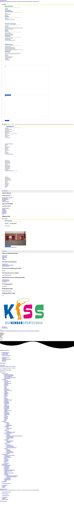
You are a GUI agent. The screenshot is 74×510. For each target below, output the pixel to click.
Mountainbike (6, 407)
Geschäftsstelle (6, 426)
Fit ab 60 (5, 458)
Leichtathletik (6, 405)
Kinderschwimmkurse (8, 399)
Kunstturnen (6, 403)
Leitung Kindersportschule (8, 472)
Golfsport (6, 392)
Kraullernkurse (6, 402)
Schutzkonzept (9, 441)
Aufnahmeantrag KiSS (8, 470)
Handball (5, 394)
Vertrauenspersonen (10, 437)
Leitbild (8, 424)
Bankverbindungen (10, 445)
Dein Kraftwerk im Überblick (9, 455)
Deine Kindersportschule (6, 465)
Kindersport (6, 461)
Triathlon (5, 417)
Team (7, 427)
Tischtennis (6, 416)
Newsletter (8, 444)
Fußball (5, 391)
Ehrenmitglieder (9, 425)
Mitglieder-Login (7, 378)
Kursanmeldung (7, 456)
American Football (7, 381)
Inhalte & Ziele (6, 466)
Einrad (5, 387)
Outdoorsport (6, 463)
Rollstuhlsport (6, 412)
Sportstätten (9, 450)
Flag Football (6, 389)
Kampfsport (6, 460)
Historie (8, 423)
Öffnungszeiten (9, 428)
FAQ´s (5, 480)
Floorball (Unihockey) (8, 390)
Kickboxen (6, 398)
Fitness (5, 388)
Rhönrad (5, 411)
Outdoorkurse (6, 408)
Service (5, 443)
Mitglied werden (5, 327)
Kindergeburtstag (7, 479)
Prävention (6, 439)
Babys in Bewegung (7, 383)
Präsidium (8, 434)
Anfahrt (8, 429)
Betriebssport (4, 326)
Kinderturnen (6, 401)
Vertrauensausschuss (10, 436)
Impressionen (6, 474)
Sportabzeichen (7, 414)
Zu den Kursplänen (7, 457)
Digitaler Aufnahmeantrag (8, 374)
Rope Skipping (6, 413)
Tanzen (5, 415)
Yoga (5, 420)
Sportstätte (6, 473)
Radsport (5, 409)
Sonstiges (6, 448)
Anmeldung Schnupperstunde (9, 469)
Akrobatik (6, 380)
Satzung (8, 438)
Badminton (6, 384)
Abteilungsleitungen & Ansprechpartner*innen (14, 435)
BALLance (6, 385)
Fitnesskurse (6, 459)
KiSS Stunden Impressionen (11, 476)
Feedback (8, 442)
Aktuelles (8, 449)
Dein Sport (4, 124)
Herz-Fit (5, 395)
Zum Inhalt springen (3, 0)
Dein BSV (4, 4)
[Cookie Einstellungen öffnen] (8, 509)
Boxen (5, 386)
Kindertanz (6, 400)
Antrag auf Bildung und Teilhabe (10, 377)
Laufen (5, 404)
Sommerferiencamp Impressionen (12, 475)
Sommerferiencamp (7, 478)
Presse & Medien (9, 451)
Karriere (5, 430)
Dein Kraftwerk (5, 190)
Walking (5, 419)
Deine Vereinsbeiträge (8, 376)
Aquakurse (6, 382)
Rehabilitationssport (7, 410)
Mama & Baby (6, 406)
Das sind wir (6, 422)
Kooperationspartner (10, 452)
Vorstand (8, 433)
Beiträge (5, 471)
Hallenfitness (6, 393)
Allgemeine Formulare (10, 446)
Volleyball (6, 418)
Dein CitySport (4, 218)
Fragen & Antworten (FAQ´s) (12, 447)
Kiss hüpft (8, 477)
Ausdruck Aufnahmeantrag (9, 375)
